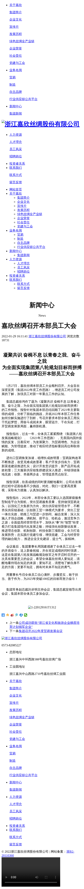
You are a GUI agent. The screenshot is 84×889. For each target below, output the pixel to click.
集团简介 (15, 12)
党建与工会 (17, 63)
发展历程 (15, 34)
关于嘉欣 (15, 5)
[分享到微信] (25, 615)
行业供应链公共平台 (23, 99)
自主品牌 (15, 91)
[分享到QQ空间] (7, 615)
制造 (12, 84)
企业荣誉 (15, 48)
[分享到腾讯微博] (16, 615)
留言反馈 (15, 182)
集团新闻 (15, 113)
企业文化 (15, 19)
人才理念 (15, 142)
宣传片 (14, 26)
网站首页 (15, 189)
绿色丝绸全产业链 (21, 41)
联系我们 (15, 167)
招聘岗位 (15, 156)
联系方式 (15, 175)
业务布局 (15, 70)
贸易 (12, 77)
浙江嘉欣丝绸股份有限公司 (47, 336)
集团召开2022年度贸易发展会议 (41, 631)
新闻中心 (15, 106)
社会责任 (15, 55)
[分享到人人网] (21, 615)
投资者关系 (17, 163)
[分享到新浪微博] (12, 615)
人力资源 (15, 134)
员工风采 (15, 149)
